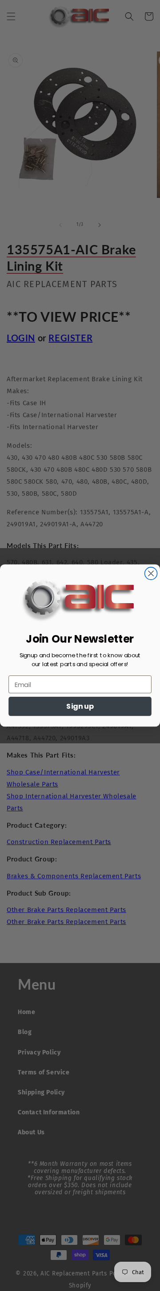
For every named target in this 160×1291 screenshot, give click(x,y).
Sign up (80, 706)
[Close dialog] (151, 573)
